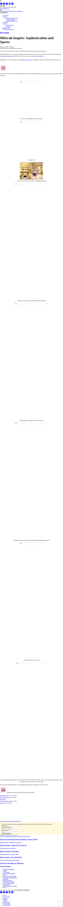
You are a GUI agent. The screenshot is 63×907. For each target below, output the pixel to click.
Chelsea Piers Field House (6, 56)
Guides (5, 23)
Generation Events (4, 795)
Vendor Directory (5, 866)
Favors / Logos (9, 25)
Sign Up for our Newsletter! (23, 890)
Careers (5, 901)
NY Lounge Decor (4, 797)
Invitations (8, 26)
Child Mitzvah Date (6, 827)
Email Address (5, 830)
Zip (2, 832)
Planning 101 (6, 28)
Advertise (5, 899)
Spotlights (5, 22)
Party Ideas (5, 15)
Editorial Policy (7, 902)
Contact (5, 898)
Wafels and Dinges (4, 801)
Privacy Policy (6, 903)
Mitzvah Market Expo (8, 29)
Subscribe (3, 5)
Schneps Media (7, 905)
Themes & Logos (16, 821)
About (4, 895)
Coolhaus (2, 803)
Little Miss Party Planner (37, 56)
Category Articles (10, 19)
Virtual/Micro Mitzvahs (11, 21)
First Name (4, 825)
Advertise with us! (4, 8)
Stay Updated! (4, 12)
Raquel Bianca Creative (26, 59)
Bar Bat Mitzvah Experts (12, 18)
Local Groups (6, 896)
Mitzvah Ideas (8, 821)
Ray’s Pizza (3, 799)
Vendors (5, 16)
